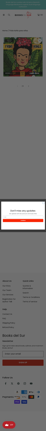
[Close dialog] (43, 203)
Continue (23, 220)
